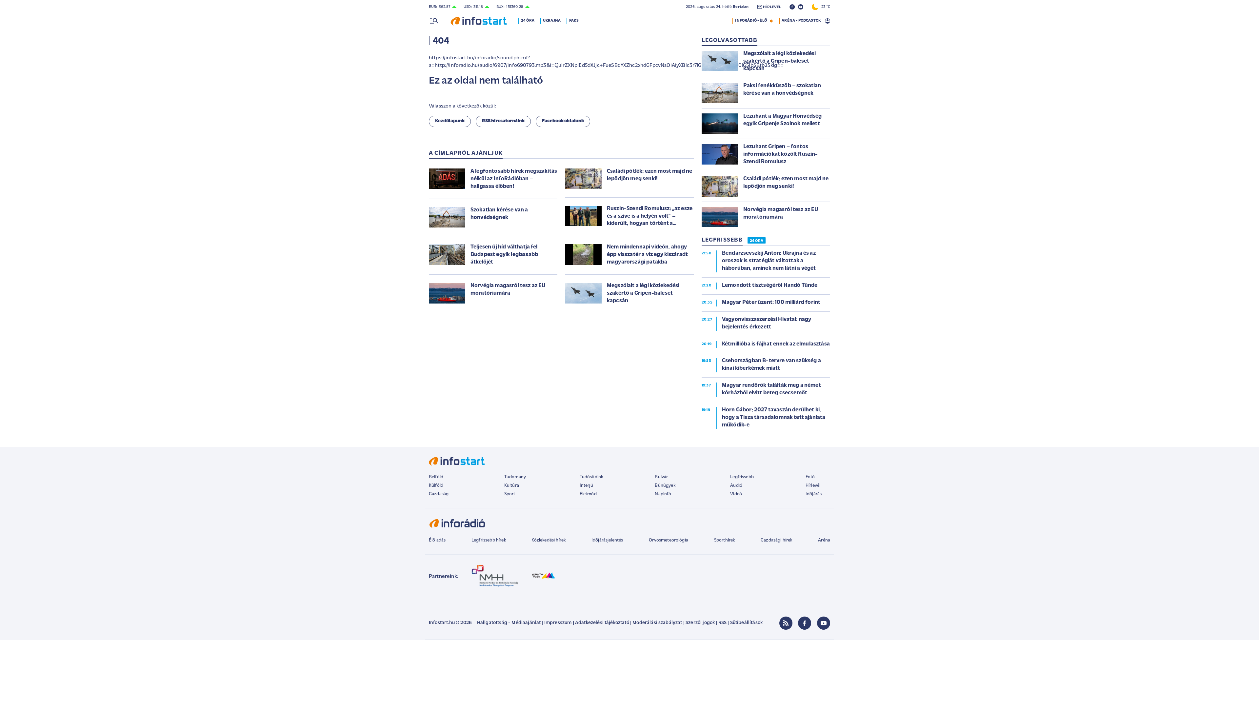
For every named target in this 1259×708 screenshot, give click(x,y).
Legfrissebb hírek (488, 540)
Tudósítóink (591, 477)
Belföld (436, 477)
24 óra (527, 21)
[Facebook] (804, 623)
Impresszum (558, 622)
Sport (509, 494)
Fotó (810, 477)
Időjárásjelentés (607, 540)
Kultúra (511, 485)
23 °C (824, 7)
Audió (736, 485)
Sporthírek (724, 540)
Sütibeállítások (746, 622)
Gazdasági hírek (776, 540)
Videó (736, 494)
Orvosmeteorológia (668, 540)
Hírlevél (813, 485)
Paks (574, 21)
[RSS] (785, 623)
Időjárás (814, 494)
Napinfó (663, 494)
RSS (722, 622)
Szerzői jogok (700, 622)
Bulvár (661, 477)
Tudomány (515, 477)
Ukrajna (552, 21)
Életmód (588, 494)
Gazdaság (439, 494)
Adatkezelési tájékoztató (602, 622)
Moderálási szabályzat (657, 622)
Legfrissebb (742, 477)
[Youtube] (823, 623)
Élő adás (437, 540)
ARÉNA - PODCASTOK (801, 21)
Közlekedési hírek (548, 540)
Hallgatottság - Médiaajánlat (509, 622)
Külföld (436, 485)
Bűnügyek (665, 485)
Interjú (586, 485)
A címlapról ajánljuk (466, 153)
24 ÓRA (756, 241)
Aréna (824, 540)
